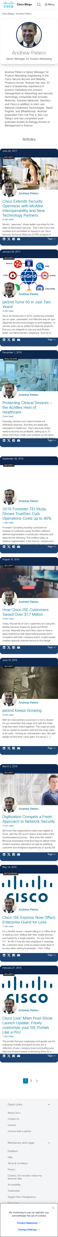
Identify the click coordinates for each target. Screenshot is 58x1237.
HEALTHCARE (10, 359)
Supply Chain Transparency (22, 1197)
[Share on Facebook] (14, 241)
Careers (12, 1125)
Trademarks (14, 1191)
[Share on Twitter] (9, 241)
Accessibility (14, 1185)
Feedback (13, 1151)
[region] (29, 1220)
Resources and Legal (21, 1143)
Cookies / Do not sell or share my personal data (25, 1177)
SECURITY (9, 157)
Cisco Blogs (24, 4)
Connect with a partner (19, 1131)
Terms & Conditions (18, 1164)
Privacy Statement (27, 1223)
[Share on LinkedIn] (4, 241)
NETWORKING (11, 874)
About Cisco (14, 1113)
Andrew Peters (28, 193)
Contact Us (13, 1119)
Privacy (11, 1170)
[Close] (53, 1208)
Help (10, 1157)
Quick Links (15, 1104)
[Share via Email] (19, 241)
